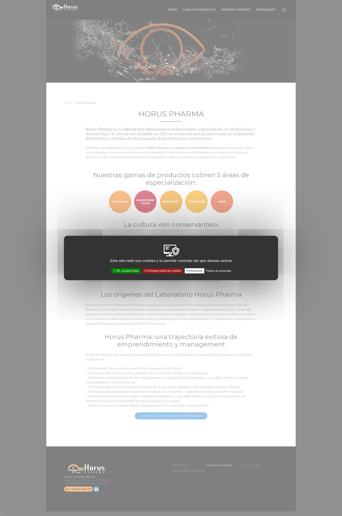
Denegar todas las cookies (164, 270)
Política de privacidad (218, 270)
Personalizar (194, 270)
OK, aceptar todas (127, 270)
